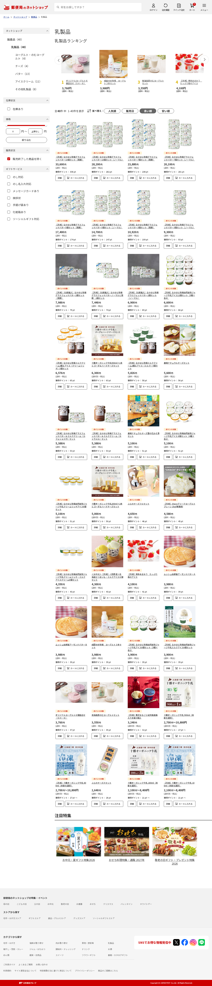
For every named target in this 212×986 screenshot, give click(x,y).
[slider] (6, 125)
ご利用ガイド (9, 964)
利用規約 (7, 970)
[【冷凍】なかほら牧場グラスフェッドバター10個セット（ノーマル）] (107, 134)
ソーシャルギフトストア (104, 918)
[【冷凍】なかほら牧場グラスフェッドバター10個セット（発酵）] (71, 134)
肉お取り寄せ (62, 943)
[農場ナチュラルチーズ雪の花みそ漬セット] (143, 410)
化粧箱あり (19, 212)
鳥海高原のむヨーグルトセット (105, 715)
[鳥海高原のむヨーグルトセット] (107, 692)
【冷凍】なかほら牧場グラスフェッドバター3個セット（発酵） (143, 226)
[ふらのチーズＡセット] (107, 760)
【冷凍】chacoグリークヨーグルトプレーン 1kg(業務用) (179, 505)
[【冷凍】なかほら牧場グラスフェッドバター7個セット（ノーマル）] (179, 134)
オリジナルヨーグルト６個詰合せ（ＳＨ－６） (70, 716)
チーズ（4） (22, 66)
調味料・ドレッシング (66, 949)
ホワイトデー (146, 904)
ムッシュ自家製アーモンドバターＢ (71, 644)
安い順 (166, 111)
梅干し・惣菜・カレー (13, 949)
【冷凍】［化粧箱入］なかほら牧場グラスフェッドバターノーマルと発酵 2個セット (107, 295)
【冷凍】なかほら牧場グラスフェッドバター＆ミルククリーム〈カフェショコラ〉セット (70, 436)
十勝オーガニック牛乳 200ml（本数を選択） (143, 784)
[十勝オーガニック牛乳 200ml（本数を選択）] (143, 760)
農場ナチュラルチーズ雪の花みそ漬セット (143, 434)
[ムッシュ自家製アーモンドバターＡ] (179, 551)
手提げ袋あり (21, 205)
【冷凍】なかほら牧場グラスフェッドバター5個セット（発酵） (70, 226)
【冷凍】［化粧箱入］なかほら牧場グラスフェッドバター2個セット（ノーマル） (143, 295)
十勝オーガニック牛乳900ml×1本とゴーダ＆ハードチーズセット (107, 364)
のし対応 (18, 177)
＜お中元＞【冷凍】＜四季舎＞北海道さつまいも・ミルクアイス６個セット (107, 577)
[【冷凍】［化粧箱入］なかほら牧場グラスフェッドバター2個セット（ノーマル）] (143, 270)
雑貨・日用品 (35, 955)
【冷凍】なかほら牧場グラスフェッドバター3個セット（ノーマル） (179, 226)
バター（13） (23, 74)
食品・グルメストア (57, 918)
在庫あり (18, 109)
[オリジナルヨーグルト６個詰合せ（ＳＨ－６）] (71, 692)
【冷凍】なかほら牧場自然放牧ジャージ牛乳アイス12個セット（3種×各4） (179, 295)
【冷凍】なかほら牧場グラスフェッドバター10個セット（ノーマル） (108, 158)
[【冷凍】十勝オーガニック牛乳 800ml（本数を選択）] (71, 760)
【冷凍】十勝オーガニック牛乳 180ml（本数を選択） (179, 784)
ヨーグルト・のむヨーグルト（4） (29, 56)
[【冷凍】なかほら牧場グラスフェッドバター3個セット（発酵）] (143, 202)
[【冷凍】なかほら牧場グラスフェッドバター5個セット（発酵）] (71, 202)
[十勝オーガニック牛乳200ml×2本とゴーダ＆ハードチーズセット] (107, 481)
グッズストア (79, 918)
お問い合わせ (42, 964)
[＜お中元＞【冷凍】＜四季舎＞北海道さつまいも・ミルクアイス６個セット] (107, 551)
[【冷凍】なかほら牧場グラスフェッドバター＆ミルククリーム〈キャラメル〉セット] (107, 410)
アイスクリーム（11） (28, 81)
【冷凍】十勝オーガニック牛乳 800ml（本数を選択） (70, 784)
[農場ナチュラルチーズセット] (179, 340)
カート (192, 9)
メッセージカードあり (26, 191)
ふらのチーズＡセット (101, 782)
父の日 (37, 904)
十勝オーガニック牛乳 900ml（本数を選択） (179, 716)
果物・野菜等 (88, 943)
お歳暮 (79, 904)
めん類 (6, 955)
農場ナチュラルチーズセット (176, 362)
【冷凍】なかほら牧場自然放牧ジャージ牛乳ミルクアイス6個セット (179, 646)
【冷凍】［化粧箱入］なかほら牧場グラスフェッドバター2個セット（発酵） (70, 295)
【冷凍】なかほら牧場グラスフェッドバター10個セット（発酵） (70, 158)
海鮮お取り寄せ (36, 943)
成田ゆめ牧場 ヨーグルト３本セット (106, 646)
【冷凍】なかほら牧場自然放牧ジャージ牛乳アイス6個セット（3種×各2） (143, 647)
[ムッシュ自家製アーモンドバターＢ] (71, 622)
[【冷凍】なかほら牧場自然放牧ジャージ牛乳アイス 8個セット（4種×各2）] (179, 410)
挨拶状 (17, 198)
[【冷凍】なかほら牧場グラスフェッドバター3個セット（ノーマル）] (179, 202)
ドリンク (86, 949)
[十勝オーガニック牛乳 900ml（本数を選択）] (179, 692)
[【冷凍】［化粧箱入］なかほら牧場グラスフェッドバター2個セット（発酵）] (71, 270)
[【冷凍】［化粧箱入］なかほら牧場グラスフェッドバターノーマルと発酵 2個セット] (107, 270)
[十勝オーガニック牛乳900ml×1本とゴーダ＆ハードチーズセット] (107, 340)
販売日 (130, 111)
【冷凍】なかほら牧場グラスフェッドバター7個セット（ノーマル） (179, 158)
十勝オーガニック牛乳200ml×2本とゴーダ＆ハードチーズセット (107, 505)
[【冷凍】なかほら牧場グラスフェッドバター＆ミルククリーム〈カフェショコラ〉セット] (71, 410)
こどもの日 (22, 904)
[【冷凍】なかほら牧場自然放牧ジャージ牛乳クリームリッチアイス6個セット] (71, 481)
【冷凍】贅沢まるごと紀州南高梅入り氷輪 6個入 (143, 716)
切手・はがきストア (12, 918)
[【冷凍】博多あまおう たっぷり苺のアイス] (143, 551)
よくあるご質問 (25, 964)
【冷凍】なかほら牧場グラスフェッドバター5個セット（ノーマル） (107, 226)
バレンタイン (126, 904)
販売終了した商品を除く (27, 159)
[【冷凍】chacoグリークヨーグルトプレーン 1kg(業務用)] (179, 481)
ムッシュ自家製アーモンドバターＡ (179, 574)
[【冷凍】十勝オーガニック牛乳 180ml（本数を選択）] (179, 760)
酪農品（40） (15, 39)
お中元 (50, 904)
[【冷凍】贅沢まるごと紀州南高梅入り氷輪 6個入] (143, 692)
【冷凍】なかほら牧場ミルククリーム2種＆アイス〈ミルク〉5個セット (143, 365)
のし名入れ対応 (22, 184)
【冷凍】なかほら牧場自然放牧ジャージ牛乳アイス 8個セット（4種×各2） (179, 436)
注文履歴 (165, 9)
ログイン (153, 9)
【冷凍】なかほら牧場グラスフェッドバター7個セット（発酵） (143, 158)
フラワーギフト (89, 955)
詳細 (60, 177)
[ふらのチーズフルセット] (143, 481)
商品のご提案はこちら (108, 970)
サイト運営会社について (25, 970)
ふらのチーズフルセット (138, 503)
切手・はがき (9, 943)
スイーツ (60, 955)
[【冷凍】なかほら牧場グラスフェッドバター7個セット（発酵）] (143, 134)
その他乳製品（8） (26, 89)
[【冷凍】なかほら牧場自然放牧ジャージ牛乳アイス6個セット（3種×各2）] (143, 622)
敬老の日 (65, 904)
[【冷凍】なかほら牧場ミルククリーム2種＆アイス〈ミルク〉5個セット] (143, 340)
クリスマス (108, 904)
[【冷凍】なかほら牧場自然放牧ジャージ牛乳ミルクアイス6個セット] (179, 622)
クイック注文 (179, 9)
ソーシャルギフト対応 (26, 219)
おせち (93, 904)
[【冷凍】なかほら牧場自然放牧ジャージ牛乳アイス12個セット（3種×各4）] (179, 270)
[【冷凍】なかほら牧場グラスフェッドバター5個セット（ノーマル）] (107, 202)
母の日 (6, 904)
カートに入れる (77, 177)
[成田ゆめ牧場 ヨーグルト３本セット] (107, 622)
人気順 (112, 111)
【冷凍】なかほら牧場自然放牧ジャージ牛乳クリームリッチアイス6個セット (71, 506)
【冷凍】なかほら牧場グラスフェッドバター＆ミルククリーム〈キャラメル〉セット (106, 436)
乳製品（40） (19, 47)
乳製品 (111, 943)
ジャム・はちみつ (37, 949)
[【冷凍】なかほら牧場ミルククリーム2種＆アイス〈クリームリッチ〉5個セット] (71, 340)
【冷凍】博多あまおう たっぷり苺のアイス (143, 575)
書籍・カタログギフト (118, 955)
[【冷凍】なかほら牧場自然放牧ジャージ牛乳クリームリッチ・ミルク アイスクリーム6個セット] (71, 551)
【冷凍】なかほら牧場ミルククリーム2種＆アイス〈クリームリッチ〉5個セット (70, 365)
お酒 (110, 949)
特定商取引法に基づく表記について (56, 970)
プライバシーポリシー (85, 970)
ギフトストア (35, 918)
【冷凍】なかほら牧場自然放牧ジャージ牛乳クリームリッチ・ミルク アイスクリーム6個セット (71, 577)
